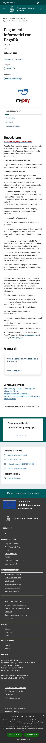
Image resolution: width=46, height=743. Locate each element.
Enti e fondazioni (11, 553)
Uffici (7, 550)
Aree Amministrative (12, 547)
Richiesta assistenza (12, 698)
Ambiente (8, 611)
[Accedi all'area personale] (38, 2)
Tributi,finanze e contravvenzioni (17, 608)
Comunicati (9, 632)
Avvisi (7, 635)
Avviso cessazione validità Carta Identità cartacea (22, 396)
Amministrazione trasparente (15, 708)
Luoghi (7, 645)
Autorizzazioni (10, 618)
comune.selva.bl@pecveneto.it (16, 675)
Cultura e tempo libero (13, 577)
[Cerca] (41, 9)
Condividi (8, 59)
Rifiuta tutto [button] (32, 734)
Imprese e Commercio (13, 584)
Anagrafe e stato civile (13, 574)
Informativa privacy (12, 711)
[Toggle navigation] (4, 9)
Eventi (7, 648)
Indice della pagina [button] (13, 111)
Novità (12, 18)
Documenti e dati (11, 564)
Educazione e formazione (14, 601)
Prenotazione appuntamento (15, 687)
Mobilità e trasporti (12, 591)
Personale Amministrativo (14, 560)
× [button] (43, 716)
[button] (23, 739)
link (23, 730)
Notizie (20, 18)
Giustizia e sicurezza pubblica (15, 605)
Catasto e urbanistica (12, 588)
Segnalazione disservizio (14, 691)
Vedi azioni (18, 59)
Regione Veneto (9, 2)
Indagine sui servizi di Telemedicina (16, 393)
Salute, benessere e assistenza (16, 615)
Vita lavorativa (10, 581)
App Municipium (10, 398)
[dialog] (23, 728)
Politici (7, 557)
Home (5, 18)
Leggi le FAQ (9, 694)
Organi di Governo (11, 543)
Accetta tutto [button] (14, 735)
